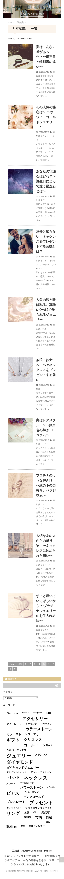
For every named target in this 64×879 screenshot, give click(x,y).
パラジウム (45, 504)
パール (43, 329)
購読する (12, 678)
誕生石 (12, 826)
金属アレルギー (37, 826)
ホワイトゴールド (14, 808)
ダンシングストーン (41, 772)
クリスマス (33, 739)
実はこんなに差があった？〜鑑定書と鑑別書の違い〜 (46, 57)
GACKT (25, 713)
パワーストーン (31, 787)
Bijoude (12, 713)
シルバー (48, 745)
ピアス (13, 793)
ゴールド (31, 745)
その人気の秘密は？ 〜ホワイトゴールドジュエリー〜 (46, 117)
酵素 (23, 826)
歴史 (48, 822)
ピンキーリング (30, 792)
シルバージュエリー (18, 750)
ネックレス (46, 264)
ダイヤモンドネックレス (16, 772)
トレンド (13, 777)
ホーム (11, 38)
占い (35, 812)
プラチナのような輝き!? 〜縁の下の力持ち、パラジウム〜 (46, 485)
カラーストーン (39, 729)
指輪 (49, 817)
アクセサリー (35, 718)
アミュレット (14, 724)
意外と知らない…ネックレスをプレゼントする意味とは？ (46, 241)
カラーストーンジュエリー (24, 734)
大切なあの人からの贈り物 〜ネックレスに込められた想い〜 (46, 545)
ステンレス (41, 754)
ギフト (43, 260)
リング (13, 813)
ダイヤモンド (20, 762)
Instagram (37, 713)
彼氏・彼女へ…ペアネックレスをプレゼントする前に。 (46, 370)
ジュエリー (19, 755)
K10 (48, 713)
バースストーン (27, 783)
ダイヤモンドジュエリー (23, 767)
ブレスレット (16, 802)
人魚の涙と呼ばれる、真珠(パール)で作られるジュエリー (46, 309)
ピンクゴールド (33, 796)
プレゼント (41, 802)
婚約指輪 (27, 817)
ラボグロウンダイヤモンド (40, 808)
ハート (11, 783)
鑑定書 (50, 76)
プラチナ (44, 630)
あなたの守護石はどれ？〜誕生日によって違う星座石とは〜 (46, 181)
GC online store (24, 38)
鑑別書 (43, 76)
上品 (26, 812)
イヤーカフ (46, 723)
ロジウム (44, 444)
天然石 (45, 812)
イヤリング (31, 724)
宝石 (42, 200)
